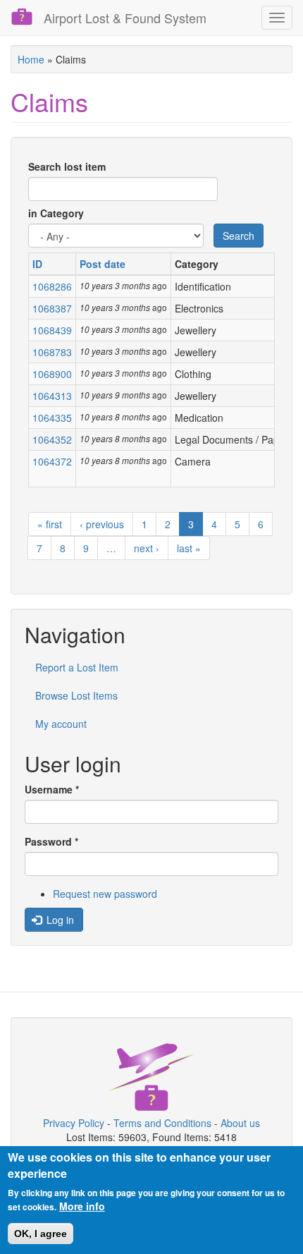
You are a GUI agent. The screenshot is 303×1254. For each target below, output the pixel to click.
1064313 (52, 396)
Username (52, 789)
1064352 (52, 439)
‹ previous (102, 524)
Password (51, 841)
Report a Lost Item (76, 667)
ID (37, 264)
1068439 (52, 330)
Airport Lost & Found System (125, 17)
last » (189, 548)
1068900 (52, 374)
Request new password (105, 894)
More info (82, 1206)
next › (146, 548)
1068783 (52, 352)
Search (238, 236)
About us (240, 1123)
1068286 (52, 286)
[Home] (22, 17)
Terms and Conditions (162, 1123)
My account (61, 724)
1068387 (52, 308)
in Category (56, 213)
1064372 (52, 461)
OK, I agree (40, 1233)
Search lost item (67, 166)
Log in (59, 920)
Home (31, 59)
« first (49, 524)
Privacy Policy (73, 1123)
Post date (102, 264)
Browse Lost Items (76, 695)
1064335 (52, 417)
